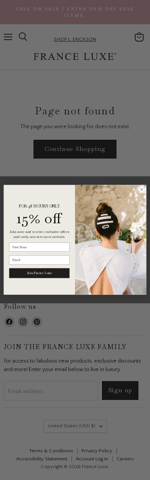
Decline (71, 450)
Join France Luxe (39, 273)
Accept (71, 431)
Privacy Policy (51, 411)
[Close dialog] (141, 190)
